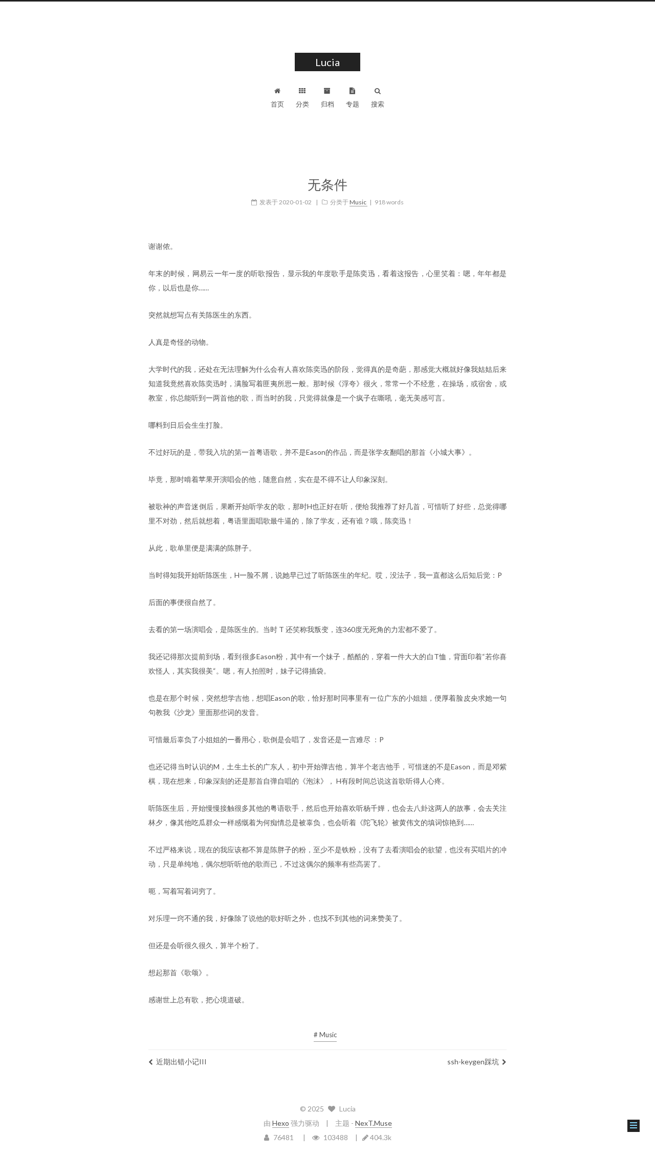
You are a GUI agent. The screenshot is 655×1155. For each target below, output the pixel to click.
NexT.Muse (373, 1123)
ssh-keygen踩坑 (473, 1061)
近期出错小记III (181, 1061)
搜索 (377, 104)
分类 (302, 104)
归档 (327, 104)
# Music (325, 1035)
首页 (277, 104)
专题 (352, 104)
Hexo (280, 1123)
